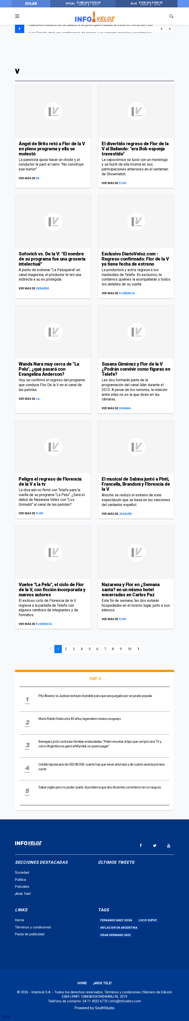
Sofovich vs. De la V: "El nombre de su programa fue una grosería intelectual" (52, 259)
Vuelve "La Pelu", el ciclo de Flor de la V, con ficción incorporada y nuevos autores (52, 589)
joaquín (125, 513)
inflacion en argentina (118, 927)
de (37, 178)
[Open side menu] (17, 16)
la (38, 398)
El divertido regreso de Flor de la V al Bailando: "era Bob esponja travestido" (135, 149)
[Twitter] (154, 845)
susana (125, 408)
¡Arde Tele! (23, 894)
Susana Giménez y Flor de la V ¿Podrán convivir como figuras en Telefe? (136, 369)
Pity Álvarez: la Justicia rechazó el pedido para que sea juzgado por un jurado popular (95, 696)
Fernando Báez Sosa (116, 920)
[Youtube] (168, 845)
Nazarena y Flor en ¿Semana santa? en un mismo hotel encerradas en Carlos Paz (130, 589)
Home (19, 920)
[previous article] (170, 29)
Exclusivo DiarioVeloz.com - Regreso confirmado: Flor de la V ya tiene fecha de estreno (135, 259)
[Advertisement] (94, 49)
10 (129, 649)
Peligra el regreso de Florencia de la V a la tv (50, 481)
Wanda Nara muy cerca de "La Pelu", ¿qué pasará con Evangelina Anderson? (49, 369)
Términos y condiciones (33, 927)
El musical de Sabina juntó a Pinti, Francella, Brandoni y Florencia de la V (136, 484)
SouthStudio (105, 1008)
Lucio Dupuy (148, 920)
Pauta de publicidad (29, 934)
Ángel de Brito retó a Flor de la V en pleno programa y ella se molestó (52, 149)
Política (20, 880)
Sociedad (22, 872)
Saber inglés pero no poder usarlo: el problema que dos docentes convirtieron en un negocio (99, 787)
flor (122, 183)
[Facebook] (140, 845)
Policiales (22, 887)
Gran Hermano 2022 (115, 935)
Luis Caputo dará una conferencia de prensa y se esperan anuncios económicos (90, 29)
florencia (127, 293)
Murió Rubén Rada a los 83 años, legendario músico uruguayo (79, 719)
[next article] (161, 29)
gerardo (42, 288)
